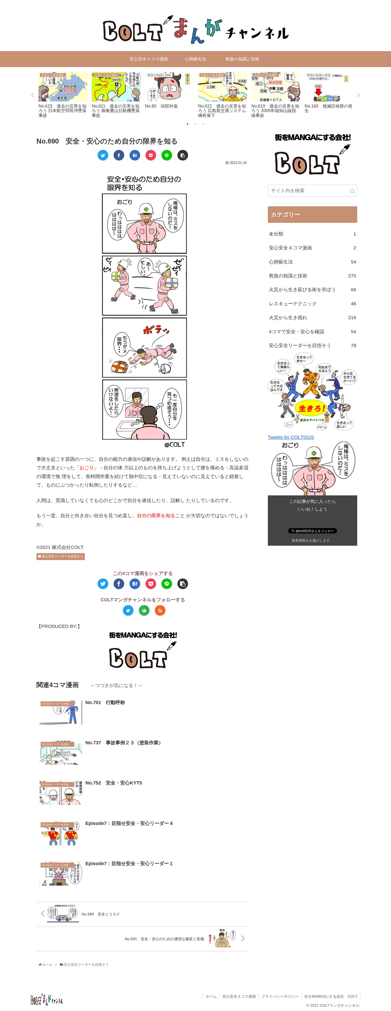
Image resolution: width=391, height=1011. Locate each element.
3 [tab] (203, 124)
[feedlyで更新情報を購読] (144, 610)
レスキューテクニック (312, 303)
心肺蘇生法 (312, 262)
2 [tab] (195, 124)
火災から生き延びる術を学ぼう (312, 289)
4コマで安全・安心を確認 (312, 331)
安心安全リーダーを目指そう (62, 556)
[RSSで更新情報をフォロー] (160, 610)
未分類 (312, 234)
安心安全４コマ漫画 (312, 247)
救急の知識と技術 (312, 275)
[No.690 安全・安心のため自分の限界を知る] (135, 155)
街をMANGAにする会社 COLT (330, 996)
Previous (32, 95)
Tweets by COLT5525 (291, 437)
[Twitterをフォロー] (128, 610)
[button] (352, 191)
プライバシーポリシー (280, 996)
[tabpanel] (63, 94)
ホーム (211, 996)
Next (358, 95)
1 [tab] (187, 124)
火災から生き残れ (312, 317)
